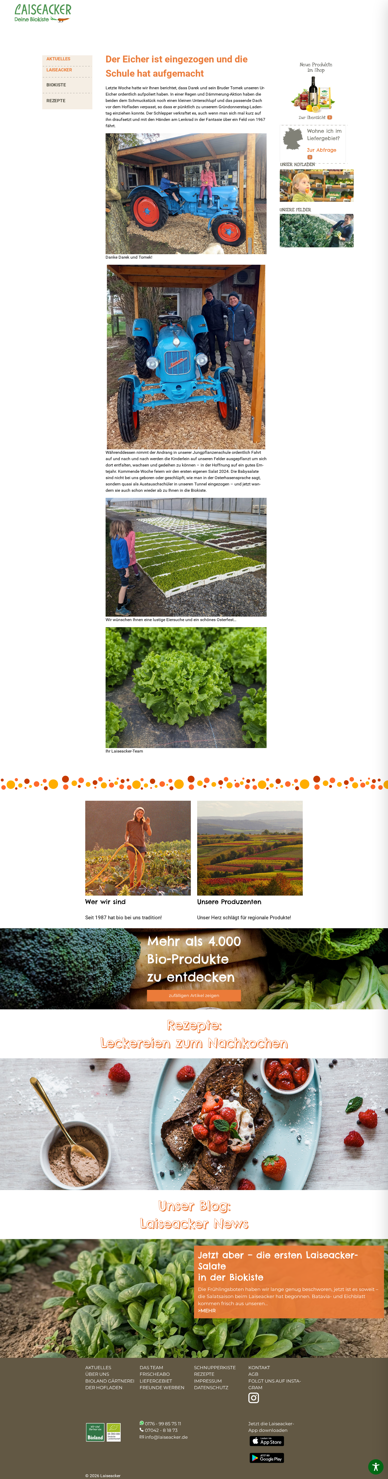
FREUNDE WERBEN (162, 1387)
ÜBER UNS (97, 1374)
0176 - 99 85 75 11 (163, 1423)
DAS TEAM (151, 1367)
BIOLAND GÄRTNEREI (109, 1381)
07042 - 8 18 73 (161, 1430)
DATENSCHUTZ (211, 1387)
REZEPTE (55, 100)
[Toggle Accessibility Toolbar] (376, 1467)
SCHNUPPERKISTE (215, 1367)
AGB (253, 1374)
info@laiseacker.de (166, 1437)
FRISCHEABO (155, 1374)
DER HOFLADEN (103, 1387)
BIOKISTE (56, 84)
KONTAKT (259, 1367)
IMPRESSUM (208, 1381)
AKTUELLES (58, 58)
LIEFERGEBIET (156, 1381)
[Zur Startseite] (38, 14)
